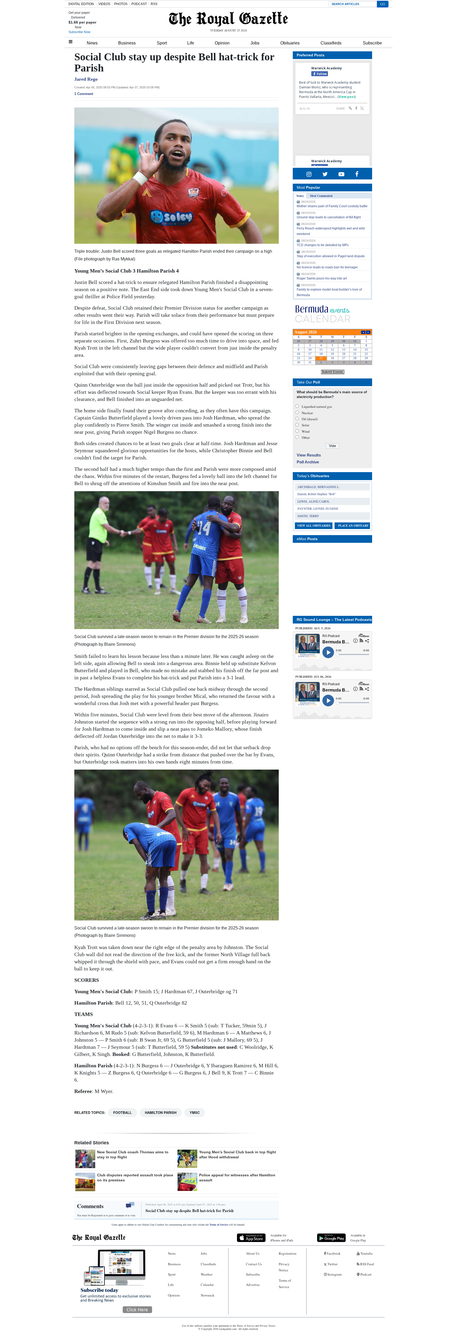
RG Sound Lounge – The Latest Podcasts (334, 619)
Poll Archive (308, 462)
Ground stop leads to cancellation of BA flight (329, 217)
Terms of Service (218, 1224)
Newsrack (207, 1295)
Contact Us (254, 1264)
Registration (287, 1253)
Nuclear (307, 412)
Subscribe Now (79, 32)
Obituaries (290, 43)
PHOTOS (120, 4)
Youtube (366, 1253)
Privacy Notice (284, 1267)
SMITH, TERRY (308, 516)
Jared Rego (86, 79)
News (92, 43)
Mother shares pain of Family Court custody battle (332, 206)
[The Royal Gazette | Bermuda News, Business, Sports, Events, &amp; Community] (228, 19)
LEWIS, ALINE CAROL (314, 501)
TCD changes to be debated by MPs (323, 245)
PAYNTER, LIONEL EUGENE (318, 508)
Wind (306, 431)
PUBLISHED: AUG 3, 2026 (313, 628)
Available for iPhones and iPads (281, 1237)
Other (306, 437)
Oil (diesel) (310, 419)
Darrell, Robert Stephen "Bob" (317, 494)
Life (190, 43)
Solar (305, 425)
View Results (309, 455)
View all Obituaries (313, 525)
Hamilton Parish (160, 1112)
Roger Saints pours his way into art (322, 278)
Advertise (253, 1284)
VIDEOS (104, 4)
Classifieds (331, 43)
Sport (162, 43)
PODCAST (139, 4)
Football (122, 1112)
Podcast (366, 1274)
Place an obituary (353, 525)
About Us (252, 1253)
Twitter (332, 1264)
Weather (206, 1274)
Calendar (207, 1284)
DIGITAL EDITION (81, 4)
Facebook (333, 1253)
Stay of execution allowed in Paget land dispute (331, 256)
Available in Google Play (358, 1237)
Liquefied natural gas (317, 406)
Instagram (334, 1274)
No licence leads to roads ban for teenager (327, 267)
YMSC (195, 1112)
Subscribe (372, 43)
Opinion (222, 43)
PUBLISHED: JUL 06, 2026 (313, 677)
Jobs (254, 43)
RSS (154, 4)
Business (127, 43)
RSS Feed (366, 1264)
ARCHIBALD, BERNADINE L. (319, 487)
